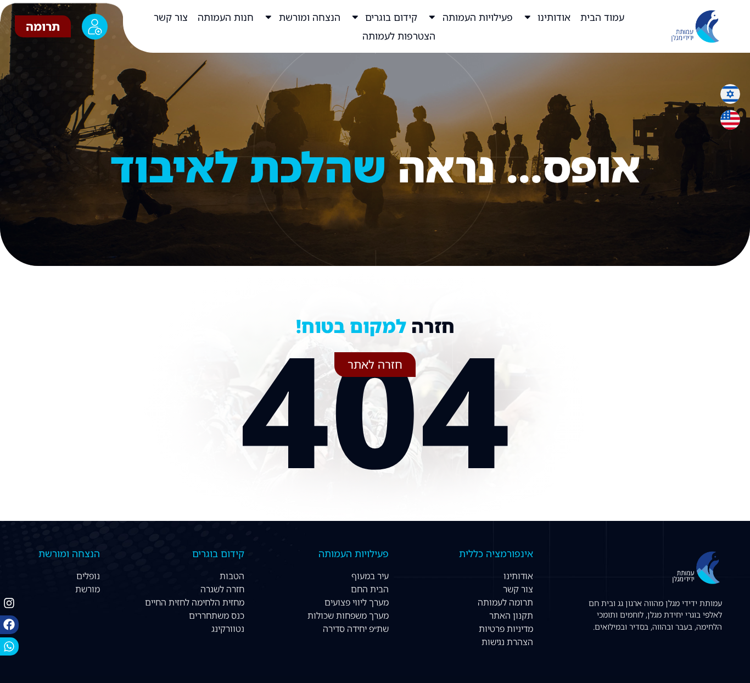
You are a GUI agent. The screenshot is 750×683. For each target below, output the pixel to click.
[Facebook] (9, 624)
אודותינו (554, 17)
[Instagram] (9, 603)
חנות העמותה (226, 17)
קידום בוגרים (391, 17)
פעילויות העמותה (478, 17)
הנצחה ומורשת (309, 17)
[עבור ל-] (352, 35)
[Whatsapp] (9, 646)
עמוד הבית (602, 17)
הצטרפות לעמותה (398, 35)
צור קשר (171, 17)
